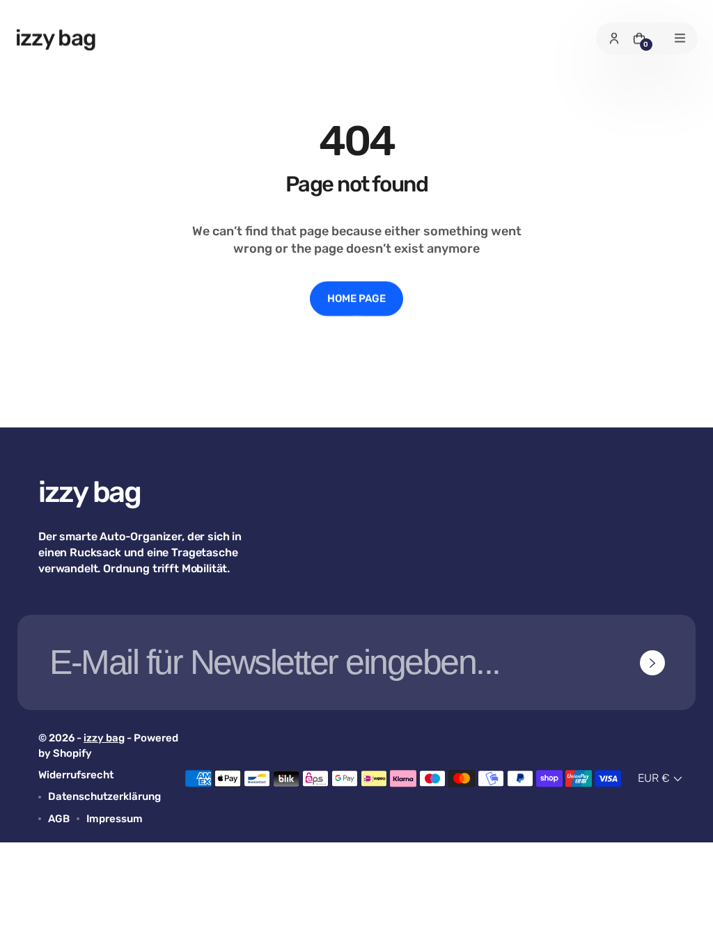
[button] (661, 779)
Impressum (114, 818)
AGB (59, 818)
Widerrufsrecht (75, 775)
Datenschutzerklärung (104, 796)
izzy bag (104, 738)
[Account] (614, 38)
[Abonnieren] (652, 663)
